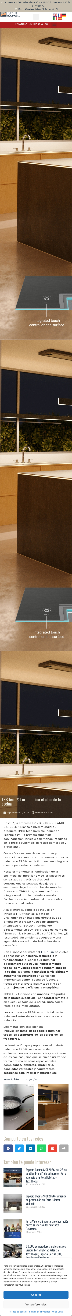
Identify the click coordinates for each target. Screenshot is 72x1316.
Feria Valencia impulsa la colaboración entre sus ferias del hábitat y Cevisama (47, 1225)
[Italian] (55, 18)
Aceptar (36, 1294)
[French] (60, 15)
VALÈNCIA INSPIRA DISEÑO (31, 24)
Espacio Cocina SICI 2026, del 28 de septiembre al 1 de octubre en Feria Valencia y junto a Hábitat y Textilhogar (46, 1175)
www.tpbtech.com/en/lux (21, 1079)
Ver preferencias (36, 1304)
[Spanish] (60, 18)
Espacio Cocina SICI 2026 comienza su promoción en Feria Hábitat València (46, 1200)
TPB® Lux (47, 952)
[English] (55, 15)
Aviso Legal (57, 1311)
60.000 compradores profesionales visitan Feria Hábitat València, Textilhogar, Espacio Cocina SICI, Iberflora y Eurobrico (46, 1252)
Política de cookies (18, 1311)
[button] (36, 17)
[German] (64, 15)
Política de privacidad (39, 1311)
